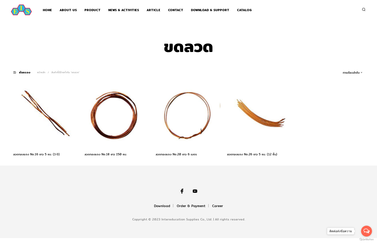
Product (92, 10)
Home (47, 10)
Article (153, 10)
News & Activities (123, 10)
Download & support (210, 10)
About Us (68, 10)
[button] (24, 72)
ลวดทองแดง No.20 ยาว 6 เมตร (176, 154)
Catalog (244, 10)
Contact (175, 10)
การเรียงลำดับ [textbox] (351, 72)
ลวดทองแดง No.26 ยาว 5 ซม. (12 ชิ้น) (252, 154)
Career (217, 205)
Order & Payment (191, 205)
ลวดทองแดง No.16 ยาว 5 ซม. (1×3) (36, 154)
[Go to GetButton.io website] (367, 239)
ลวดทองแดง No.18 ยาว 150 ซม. (105, 154)
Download (162, 205)
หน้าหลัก (41, 72)
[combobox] (345, 72)
